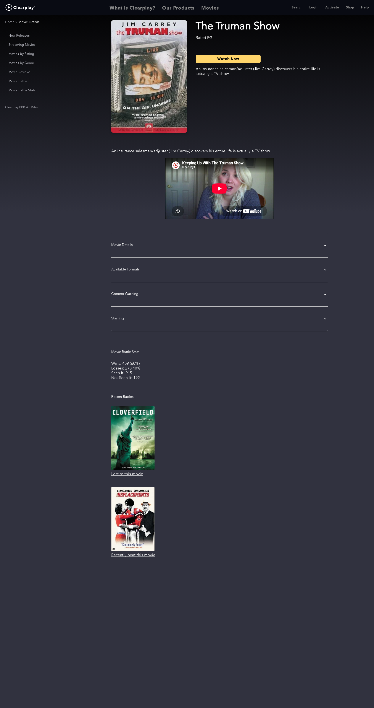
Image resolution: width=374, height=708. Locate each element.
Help (365, 7)
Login (313, 7)
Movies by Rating (21, 54)
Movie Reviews (19, 72)
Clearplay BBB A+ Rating (22, 107)
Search (297, 7)
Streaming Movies (21, 45)
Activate (332, 7)
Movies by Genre (21, 63)
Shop (350, 7)
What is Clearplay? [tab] (132, 8)
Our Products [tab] (178, 8)
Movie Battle (17, 81)
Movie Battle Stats (21, 90)
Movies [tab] (210, 8)
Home (10, 22)
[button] (219, 245)
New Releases (19, 35)
